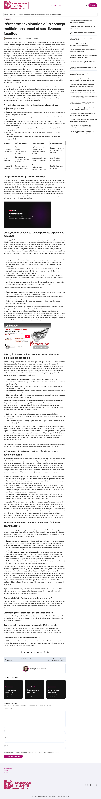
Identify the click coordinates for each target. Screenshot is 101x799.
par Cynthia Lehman (11, 38)
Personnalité (61, 5)
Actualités (45, 5)
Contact (6, 772)
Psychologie (53, 5)
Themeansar (66, 796)
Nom (5, 730)
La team (6, 770)
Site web (6, 745)
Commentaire (8, 708)
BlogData (57, 796)
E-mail (6, 737)
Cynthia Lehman (39, 668)
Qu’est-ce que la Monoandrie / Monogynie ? (33, 692)
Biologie (69, 5)
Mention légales (8, 768)
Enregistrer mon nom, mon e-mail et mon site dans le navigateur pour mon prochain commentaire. (32, 752)
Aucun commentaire (32, 38)
